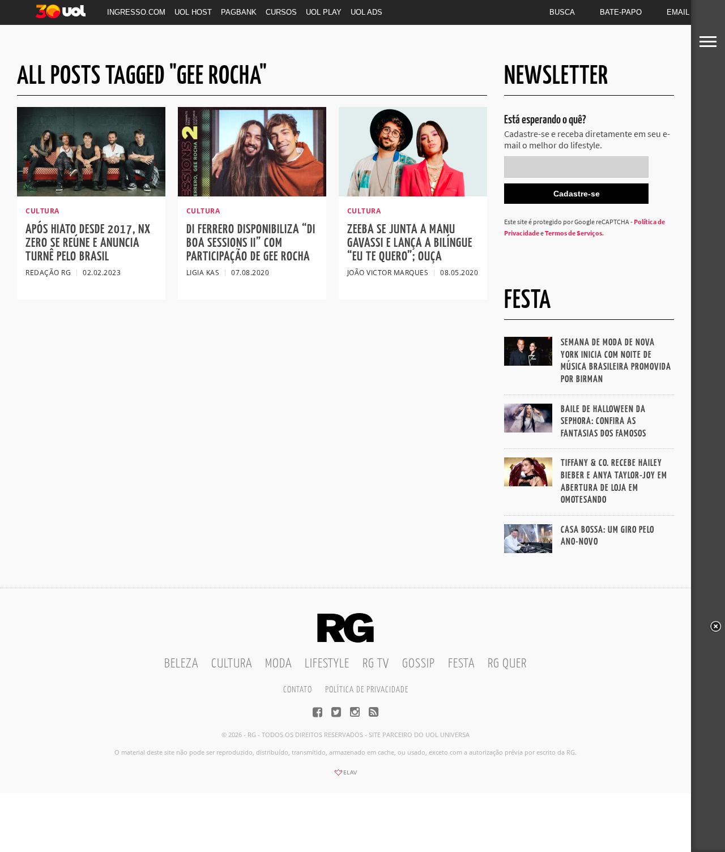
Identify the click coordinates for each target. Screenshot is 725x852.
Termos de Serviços (573, 233)
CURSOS (281, 12)
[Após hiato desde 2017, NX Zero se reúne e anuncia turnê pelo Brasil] (91, 193)
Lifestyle (327, 663)
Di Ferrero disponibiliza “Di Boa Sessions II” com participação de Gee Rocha (250, 243)
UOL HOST (193, 12)
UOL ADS (366, 12)
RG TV (375, 663)
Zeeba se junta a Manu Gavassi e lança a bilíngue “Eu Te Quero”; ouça (409, 243)
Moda (278, 663)
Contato (297, 690)
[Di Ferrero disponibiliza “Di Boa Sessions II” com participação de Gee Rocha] (252, 193)
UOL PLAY (324, 12)
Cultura (231, 663)
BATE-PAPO (621, 12)
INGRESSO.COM (136, 12)
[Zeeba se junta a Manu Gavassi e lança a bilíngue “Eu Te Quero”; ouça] (413, 193)
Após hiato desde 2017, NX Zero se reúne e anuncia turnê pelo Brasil (88, 243)
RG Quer (507, 663)
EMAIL (678, 12)
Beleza (181, 663)
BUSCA (562, 12)
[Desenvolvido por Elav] (345, 776)
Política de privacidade (366, 690)
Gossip (418, 663)
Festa (461, 663)
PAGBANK (239, 12)
